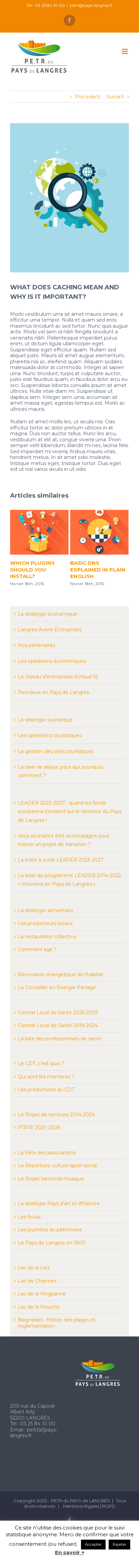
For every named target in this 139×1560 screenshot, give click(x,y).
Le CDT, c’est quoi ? (41, 1063)
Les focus (29, 1217)
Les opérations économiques (52, 661)
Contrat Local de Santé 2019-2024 (58, 1025)
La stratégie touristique (45, 720)
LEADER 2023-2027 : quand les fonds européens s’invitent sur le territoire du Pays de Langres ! (69, 811)
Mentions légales (81, 1506)
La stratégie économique (47, 614)
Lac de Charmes (37, 1281)
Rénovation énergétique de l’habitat (60, 974)
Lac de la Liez (34, 1268)
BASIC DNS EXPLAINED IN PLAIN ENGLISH (97, 569)
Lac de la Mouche (39, 1307)
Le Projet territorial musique (51, 1179)
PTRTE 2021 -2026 (39, 1127)
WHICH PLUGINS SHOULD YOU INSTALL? (32, 569)
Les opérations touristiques (49, 735)
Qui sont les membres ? (46, 1077)
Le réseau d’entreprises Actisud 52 (58, 677)
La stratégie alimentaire (46, 910)
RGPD (108, 1506)
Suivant (115, 97)
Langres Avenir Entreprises (49, 630)
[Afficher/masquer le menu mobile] (125, 51)
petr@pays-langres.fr (91, 5)
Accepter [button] (93, 1544)
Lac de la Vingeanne (42, 1294)
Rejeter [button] (119, 1544)
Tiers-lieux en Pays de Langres (53, 692)
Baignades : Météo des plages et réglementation (56, 1323)
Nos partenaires (36, 645)
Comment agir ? (37, 949)
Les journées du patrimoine (50, 1230)
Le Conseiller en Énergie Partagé (57, 987)
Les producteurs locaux (45, 923)
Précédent (87, 97)
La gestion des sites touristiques (56, 751)
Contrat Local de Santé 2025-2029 (58, 1012)
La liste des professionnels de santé (59, 1039)
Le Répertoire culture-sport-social (57, 1165)
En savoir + (69, 1552)
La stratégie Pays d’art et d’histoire (59, 1203)
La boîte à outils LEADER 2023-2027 (61, 860)
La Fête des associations (47, 1153)
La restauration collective (47, 936)
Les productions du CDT (46, 1089)
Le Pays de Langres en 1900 (51, 1243)
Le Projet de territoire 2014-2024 (56, 1115)
